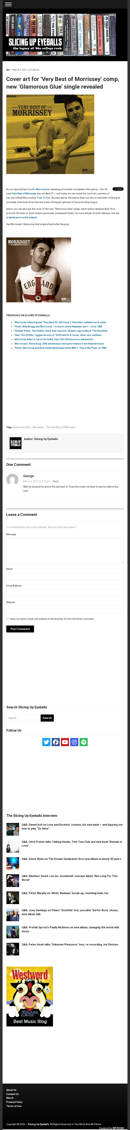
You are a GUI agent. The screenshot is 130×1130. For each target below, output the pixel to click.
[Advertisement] (65, 670)
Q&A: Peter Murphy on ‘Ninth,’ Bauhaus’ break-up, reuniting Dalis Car (65, 893)
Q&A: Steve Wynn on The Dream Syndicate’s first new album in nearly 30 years (71, 859)
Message (11, 534)
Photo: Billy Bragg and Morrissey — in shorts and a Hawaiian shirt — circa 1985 (58, 326)
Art (8, 69)
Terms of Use (13, 1106)
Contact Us (12, 1094)
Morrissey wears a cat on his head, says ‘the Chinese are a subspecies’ (54, 339)
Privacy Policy (14, 1102)
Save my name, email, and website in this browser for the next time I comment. (52, 619)
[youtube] (65, 742)
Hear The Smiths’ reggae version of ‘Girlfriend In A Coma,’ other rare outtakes (58, 335)
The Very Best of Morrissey (60, 427)
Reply (56, 481)
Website (10, 602)
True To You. (44, 197)
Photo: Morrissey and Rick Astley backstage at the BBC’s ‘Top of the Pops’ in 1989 (60, 348)
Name (9, 569)
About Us (11, 1090)
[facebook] (56, 742)
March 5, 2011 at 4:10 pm (36, 481)
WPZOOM (118, 1128)
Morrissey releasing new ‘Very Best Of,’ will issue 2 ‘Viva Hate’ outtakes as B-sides (60, 322)
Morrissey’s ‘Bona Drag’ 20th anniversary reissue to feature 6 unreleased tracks (59, 343)
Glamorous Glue (21, 427)
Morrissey (41, 189)
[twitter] (46, 742)
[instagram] (74, 742)
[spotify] (84, 742)
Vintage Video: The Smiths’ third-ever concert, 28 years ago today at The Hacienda (61, 330)
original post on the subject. (22, 217)
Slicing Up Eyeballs (46, 439)
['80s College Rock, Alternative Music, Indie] (61, 34)
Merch (10, 1098)
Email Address (14, 585)
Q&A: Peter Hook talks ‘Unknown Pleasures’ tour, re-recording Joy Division (70, 944)
